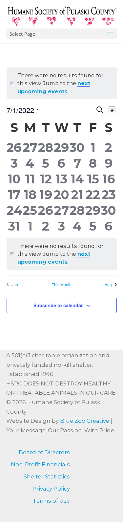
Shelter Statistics (47, 476)
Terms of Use (51, 500)
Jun (14, 284)
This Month (62, 284)
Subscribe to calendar (58, 305)
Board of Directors (44, 452)
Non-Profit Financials (40, 464)
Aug (108, 284)
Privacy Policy (51, 488)
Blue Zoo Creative (84, 421)
